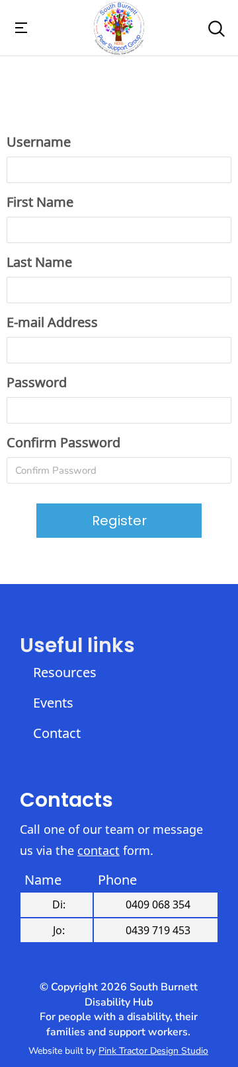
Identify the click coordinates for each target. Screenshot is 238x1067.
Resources (63, 672)
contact (98, 850)
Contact (57, 733)
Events (53, 703)
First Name (40, 202)
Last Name (39, 262)
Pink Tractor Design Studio (153, 1051)
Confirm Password (63, 442)
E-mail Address (52, 322)
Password (37, 382)
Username (39, 142)
